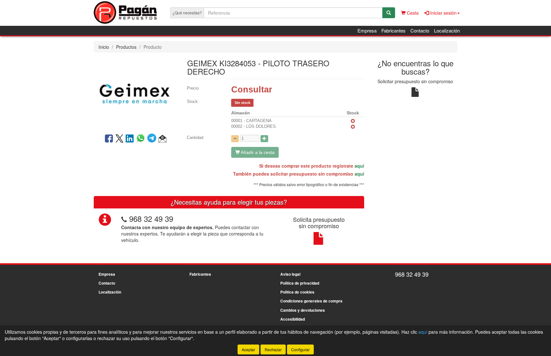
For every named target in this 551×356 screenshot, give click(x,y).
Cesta (412, 13)
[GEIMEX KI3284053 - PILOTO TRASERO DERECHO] (135, 92)
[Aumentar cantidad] (264, 138)
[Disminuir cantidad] (235, 138)
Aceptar (248, 349)
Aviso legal (290, 274)
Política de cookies (297, 292)
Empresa (367, 30)
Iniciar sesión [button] (443, 13)
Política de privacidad (299, 283)
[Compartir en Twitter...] (119, 139)
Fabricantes (393, 30)
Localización (447, 30)
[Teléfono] (124, 218)
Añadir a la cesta (257, 152)
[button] (162, 139)
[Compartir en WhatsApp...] (141, 139)
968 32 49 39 (151, 218)
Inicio (104, 47)
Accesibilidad (292, 319)
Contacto (419, 30)
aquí (359, 166)
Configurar (300, 349)
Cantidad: (195, 137)
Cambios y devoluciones (302, 310)
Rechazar (273, 349)
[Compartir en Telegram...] (152, 139)
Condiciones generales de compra (311, 301)
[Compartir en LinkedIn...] (130, 139)
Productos (126, 47)
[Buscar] (388, 12)
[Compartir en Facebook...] (109, 139)
